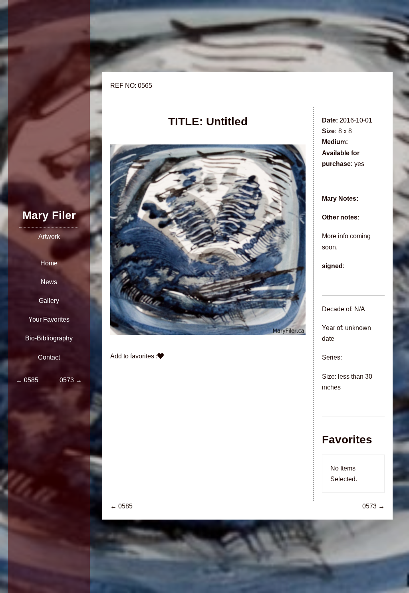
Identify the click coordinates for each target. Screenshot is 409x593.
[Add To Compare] (160, 356)
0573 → (373, 506)
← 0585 (121, 506)
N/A (359, 309)
